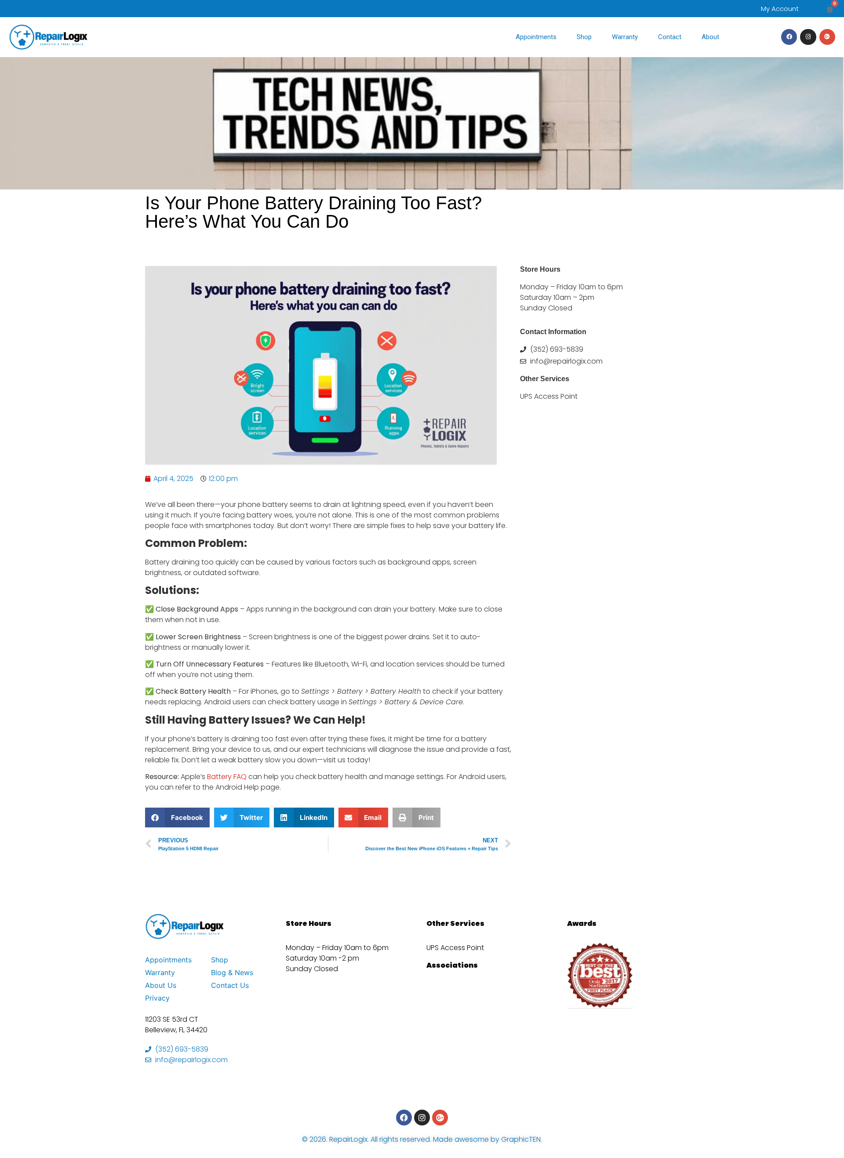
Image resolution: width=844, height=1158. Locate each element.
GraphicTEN (521, 1139)
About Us (160, 985)
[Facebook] (789, 37)
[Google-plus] (827, 37)
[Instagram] (808, 37)
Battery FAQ (226, 777)
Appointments (536, 37)
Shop (584, 37)
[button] (177, 817)
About (710, 37)
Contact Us (230, 985)
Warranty (625, 37)
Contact (669, 37)
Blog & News (232, 972)
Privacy (157, 998)
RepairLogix (348, 1139)
